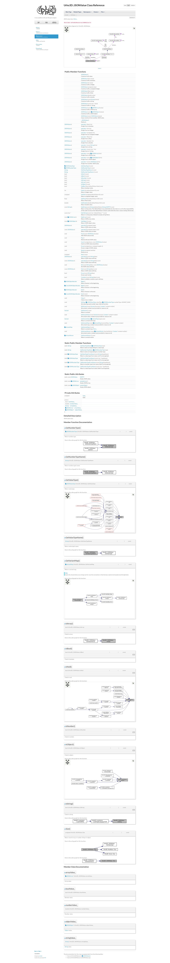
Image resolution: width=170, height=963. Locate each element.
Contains (83, 277)
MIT (45, 957)
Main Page (68, 12)
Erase (82, 246)
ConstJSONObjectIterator (73, 285)
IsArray (83, 182)
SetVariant (84, 306)
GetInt (83, 190)
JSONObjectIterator (71, 281)
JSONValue (72, 15)
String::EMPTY (106, 207)
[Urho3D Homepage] (46, 10)
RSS (40, 951)
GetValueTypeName (86, 170)
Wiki (40, 40)
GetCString (84, 213)
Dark (125, 5)
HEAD (132, 5)
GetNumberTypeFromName (88, 362)
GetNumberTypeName (87, 172)
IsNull (82, 174)
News (42, 32)
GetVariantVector (86, 335)
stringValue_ (73, 405)
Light (128, 5)
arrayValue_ (77, 408)
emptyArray (83, 381)
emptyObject (83, 385)
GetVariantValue (85, 319)
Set (82, 265)
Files (103, 12)
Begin (82, 281)
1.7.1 (38, 22)
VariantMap (98, 323)
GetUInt (83, 194)
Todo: (66, 573)
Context (102, 306)
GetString (83, 207)
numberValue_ (74, 403)
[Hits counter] (37, 953)
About (38, 28)
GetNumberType (85, 168)
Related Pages (77, 12)
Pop (82, 238)
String (92, 99)
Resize (83, 250)
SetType (83, 302)
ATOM (37, 951)
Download (42, 49)
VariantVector (100, 331)
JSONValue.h (86, 956)
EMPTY (82, 377)
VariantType (95, 319)
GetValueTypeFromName (87, 354)
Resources (42, 36)
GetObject (84, 221)
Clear (82, 298)
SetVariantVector (86, 331)
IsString (83, 180)
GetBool (83, 186)
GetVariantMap (85, 327)
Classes (96, 12)
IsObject (83, 184)
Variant (93, 306)
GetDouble (84, 203)
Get (82, 269)
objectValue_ (78, 410)
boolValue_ (72, 401)
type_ (84, 395)
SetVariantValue (85, 314)
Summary (132, 17)
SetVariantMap (85, 323)
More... (75, 19)
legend (99, 68)
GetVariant (84, 310)
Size (82, 254)
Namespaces (87, 12)
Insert (82, 242)
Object (66, 930)
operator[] (84, 225)
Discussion (39, 44)
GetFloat (83, 198)
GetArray (83, 217)
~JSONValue (84, 120)
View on (54, 22)
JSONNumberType (71, 168)
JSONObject (96, 112)
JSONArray (96, 107)
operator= (84, 124)
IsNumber (84, 178)
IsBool (83, 176)
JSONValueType (70, 166)
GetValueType (85, 166)
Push (82, 233)
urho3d (40, 956)
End (82, 290)
